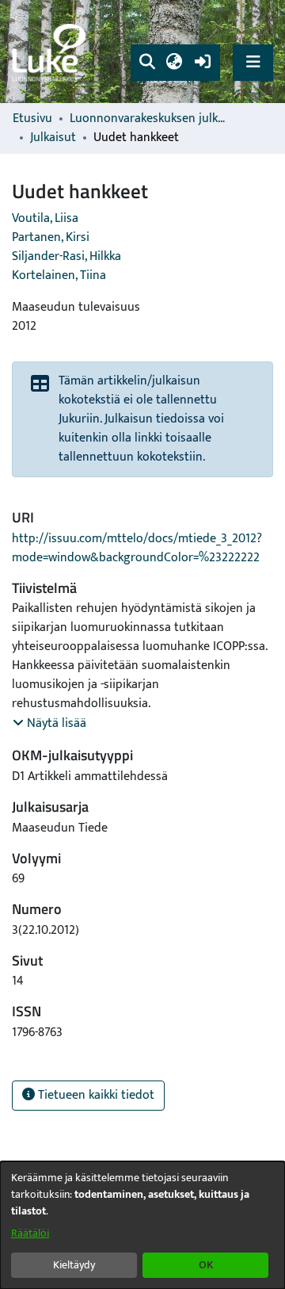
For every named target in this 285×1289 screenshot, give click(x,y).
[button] (147, 62)
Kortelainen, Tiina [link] (59, 275)
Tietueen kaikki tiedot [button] (94, 1095)
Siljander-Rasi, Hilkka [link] (66, 256)
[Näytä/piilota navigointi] (253, 62)
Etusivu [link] (32, 118)
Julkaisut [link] (53, 137)
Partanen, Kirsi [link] (50, 237)
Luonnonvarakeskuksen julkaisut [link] (149, 118)
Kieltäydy (74, 1265)
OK (206, 1265)
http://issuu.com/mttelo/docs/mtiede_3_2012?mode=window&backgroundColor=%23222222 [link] (137, 548)
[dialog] (142, 1225)
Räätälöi (30, 1233)
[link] (51, 52)
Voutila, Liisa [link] (45, 218)
